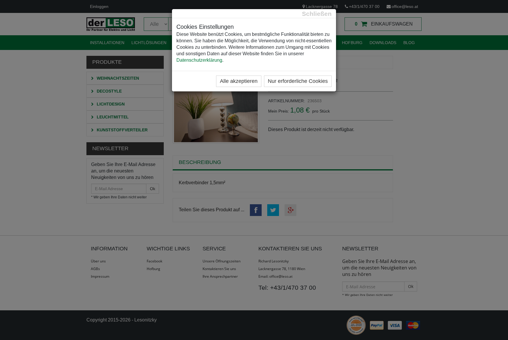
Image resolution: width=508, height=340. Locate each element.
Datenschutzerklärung (199, 60)
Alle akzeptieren (239, 81)
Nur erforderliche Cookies (298, 81)
